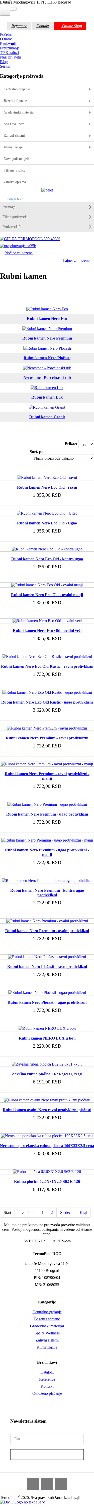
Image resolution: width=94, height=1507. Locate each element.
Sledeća (66, 1212)
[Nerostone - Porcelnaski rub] (47, 368)
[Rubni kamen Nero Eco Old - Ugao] (47, 513)
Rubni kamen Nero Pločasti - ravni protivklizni (47, 966)
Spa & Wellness (47, 1333)
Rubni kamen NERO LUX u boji (47, 1038)
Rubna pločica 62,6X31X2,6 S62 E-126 (47, 1181)
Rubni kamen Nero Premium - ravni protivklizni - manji (47, 776)
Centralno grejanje (47, 1312)
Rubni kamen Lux (47, 397)
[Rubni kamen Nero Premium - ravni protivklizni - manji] (47, 764)
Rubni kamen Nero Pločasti (47, 358)
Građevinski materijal (47, 1326)
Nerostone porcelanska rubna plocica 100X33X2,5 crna (47, 1145)
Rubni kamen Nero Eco (47, 318)
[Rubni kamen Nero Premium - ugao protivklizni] (47, 804)
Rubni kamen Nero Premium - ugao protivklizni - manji (47, 852)
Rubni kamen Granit (47, 417)
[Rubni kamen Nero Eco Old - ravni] (47, 477)
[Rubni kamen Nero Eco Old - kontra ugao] (47, 549)
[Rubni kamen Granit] (47, 407)
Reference (19, 26)
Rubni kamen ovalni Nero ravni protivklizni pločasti (47, 1110)
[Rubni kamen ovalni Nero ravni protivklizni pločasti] (47, 1100)
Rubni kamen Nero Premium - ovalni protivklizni (47, 931)
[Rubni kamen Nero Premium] (47, 328)
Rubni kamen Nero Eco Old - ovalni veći (47, 630)
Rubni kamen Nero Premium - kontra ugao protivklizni (47, 892)
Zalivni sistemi (47, 1340)
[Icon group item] (33, 1484)
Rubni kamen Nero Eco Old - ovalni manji (47, 595)
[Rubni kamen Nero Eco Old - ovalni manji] (47, 585)
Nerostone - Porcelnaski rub (47, 377)
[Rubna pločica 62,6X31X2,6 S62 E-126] (47, 1171)
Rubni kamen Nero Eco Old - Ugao (47, 523)
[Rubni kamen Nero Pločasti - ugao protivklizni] (47, 992)
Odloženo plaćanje (47, 1393)
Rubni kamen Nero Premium (47, 338)
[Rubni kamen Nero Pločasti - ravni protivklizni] (47, 957)
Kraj (83, 1212)
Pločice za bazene (19, 253)
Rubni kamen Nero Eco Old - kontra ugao (47, 559)
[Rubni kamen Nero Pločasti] (47, 348)
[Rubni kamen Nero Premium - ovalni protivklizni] (47, 921)
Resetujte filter (14, 199)
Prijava (47, 1454)
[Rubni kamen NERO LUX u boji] (47, 1028)
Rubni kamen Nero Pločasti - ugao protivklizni (47, 1002)
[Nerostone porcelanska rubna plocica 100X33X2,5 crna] (47, 1136)
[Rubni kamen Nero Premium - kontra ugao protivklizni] (47, 880)
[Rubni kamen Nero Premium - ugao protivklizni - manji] (47, 840)
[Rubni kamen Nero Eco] (47, 309)
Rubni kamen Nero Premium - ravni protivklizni (47, 738)
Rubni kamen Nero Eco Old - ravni (47, 487)
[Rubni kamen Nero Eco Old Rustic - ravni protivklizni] (47, 656)
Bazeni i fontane (47, 1319)
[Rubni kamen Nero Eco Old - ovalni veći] (47, 621)
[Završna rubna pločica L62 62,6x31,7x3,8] (47, 1064)
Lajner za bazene (76, 260)
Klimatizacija (47, 1347)
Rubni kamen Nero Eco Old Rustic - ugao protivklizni (47, 702)
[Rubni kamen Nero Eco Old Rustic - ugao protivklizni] (47, 692)
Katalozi (47, 1372)
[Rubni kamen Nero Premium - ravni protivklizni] (47, 728)
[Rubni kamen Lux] (47, 387)
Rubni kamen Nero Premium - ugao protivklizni (47, 814)
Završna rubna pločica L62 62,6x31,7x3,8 (47, 1074)
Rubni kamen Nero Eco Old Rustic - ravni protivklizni (47, 666)
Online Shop (71, 26)
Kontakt (42, 26)
